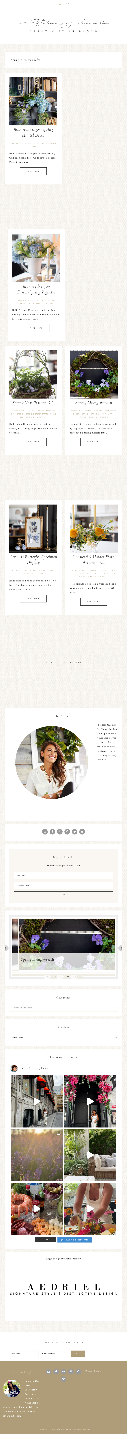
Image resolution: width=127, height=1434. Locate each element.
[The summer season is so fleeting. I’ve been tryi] (37, 1209)
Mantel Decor (32, 143)
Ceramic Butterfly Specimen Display (33, 559)
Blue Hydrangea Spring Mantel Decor (33, 132)
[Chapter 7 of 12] (37, 1155)
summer (82, 417)
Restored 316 (83, 1429)
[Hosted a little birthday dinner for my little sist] (90, 1209)
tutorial (30, 417)
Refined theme (65, 1429)
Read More (33, 171)
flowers (43, 300)
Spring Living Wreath (93, 403)
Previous (6, 948)
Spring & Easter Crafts (30, 303)
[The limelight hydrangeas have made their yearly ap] (90, 1155)
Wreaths (41, 417)
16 (65, 662)
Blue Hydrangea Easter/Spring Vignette (36, 289)
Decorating (16, 143)
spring (53, 300)
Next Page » (75, 662)
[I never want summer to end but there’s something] (90, 1101)
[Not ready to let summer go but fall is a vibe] (37, 1101)
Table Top (48, 303)
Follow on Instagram (76, 1240)
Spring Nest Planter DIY (33, 403)
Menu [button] (66, 4)
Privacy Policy (93, 1371)
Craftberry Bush (63, 26)
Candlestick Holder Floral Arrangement (94, 559)
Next (121, 948)
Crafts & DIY (18, 411)
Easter (33, 300)
